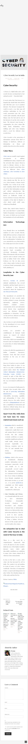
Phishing (7, 457)
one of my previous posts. (10, 291)
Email (6, 708)
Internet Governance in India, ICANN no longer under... (14, 621)
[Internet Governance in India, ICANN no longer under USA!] (14, 615)
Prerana (13, 651)
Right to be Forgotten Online (8, 602)
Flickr (15, 579)
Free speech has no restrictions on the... (18, 603)
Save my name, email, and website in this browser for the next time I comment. (12, 723)
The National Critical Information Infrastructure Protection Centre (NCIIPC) (14, 372)
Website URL (7, 714)
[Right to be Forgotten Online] (6, 618)
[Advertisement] (11, 29)
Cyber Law (16, 78)
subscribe (14, 728)
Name (6, 702)
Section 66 (14, 280)
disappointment (14, 402)
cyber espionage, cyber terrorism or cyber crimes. (14, 172)
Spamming (8, 425)
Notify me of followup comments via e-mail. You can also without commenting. (14, 728)
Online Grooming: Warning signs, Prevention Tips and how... (20, 625)
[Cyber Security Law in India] (14, 62)
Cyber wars (6, 156)
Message (6, 687)
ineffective (19, 483)
